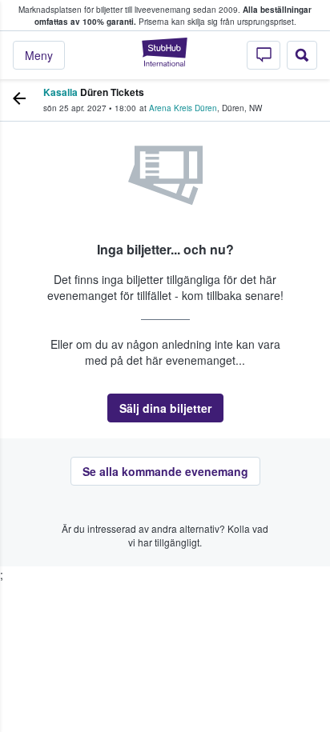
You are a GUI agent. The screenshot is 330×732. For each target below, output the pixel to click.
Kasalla (60, 92)
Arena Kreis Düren (183, 108)
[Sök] (302, 55)
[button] (165, 408)
